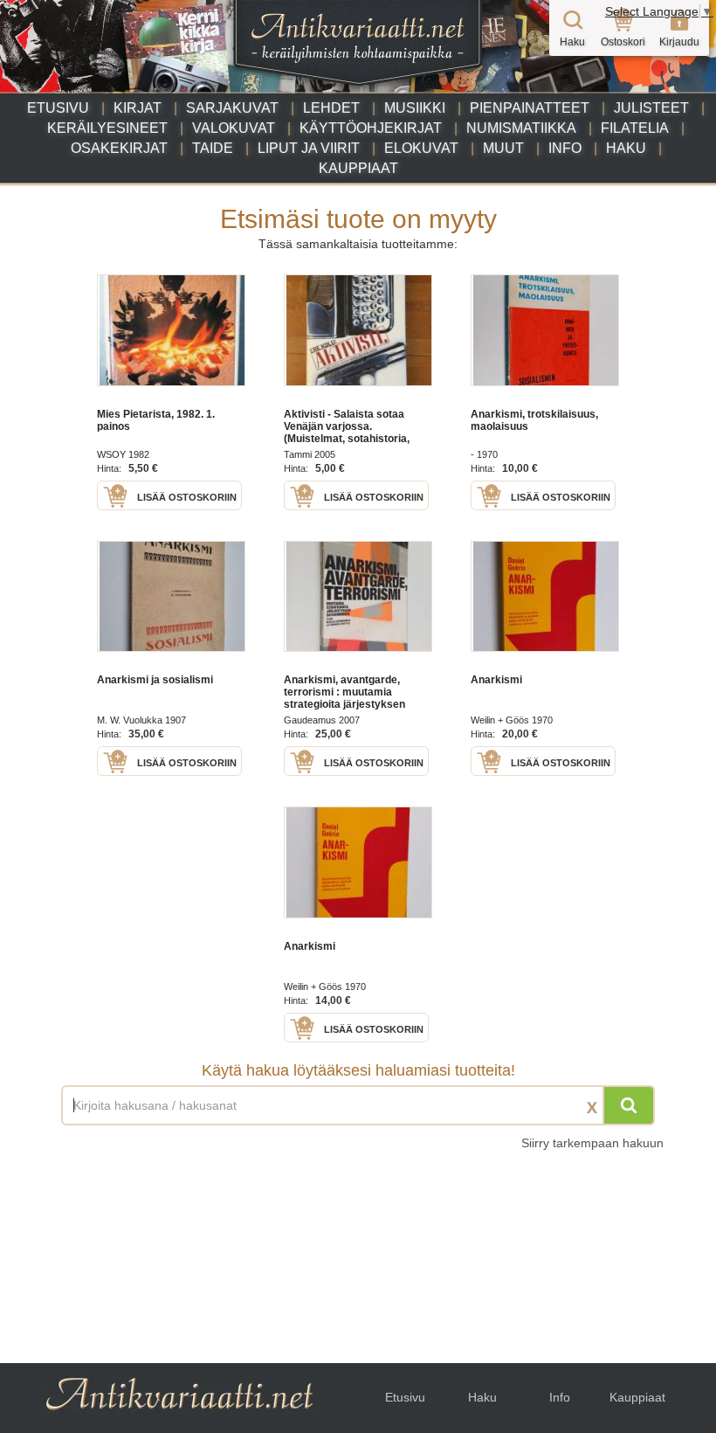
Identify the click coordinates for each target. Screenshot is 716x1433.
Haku (626, 148)
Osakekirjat (119, 148)
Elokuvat (421, 148)
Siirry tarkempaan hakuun (592, 1143)
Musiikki (414, 107)
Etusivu (58, 107)
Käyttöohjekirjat (370, 128)
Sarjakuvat (232, 107)
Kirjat (138, 107)
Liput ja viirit (309, 148)
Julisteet (651, 107)
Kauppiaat (358, 168)
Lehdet (331, 107)
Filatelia (635, 128)
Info (565, 148)
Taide (212, 148)
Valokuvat (233, 128)
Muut (503, 148)
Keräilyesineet (107, 128)
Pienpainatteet (529, 107)
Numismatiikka (521, 128)
